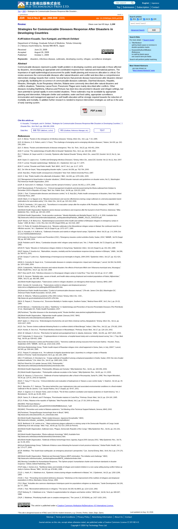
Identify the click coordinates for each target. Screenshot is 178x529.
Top (118, 7)
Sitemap (50, 517)
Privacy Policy (83, 517)
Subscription (143, 7)
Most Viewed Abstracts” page (144, 70)
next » (120, 14)
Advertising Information (102, 517)
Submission (128, 7)
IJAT (140, 19)
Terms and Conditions (65, 517)
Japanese (155, 3)
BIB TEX (43, 130)
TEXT (102, 130)
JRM (134, 19)
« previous (23, 14)
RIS (74, 130)
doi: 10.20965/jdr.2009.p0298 (109, 18)
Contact (155, 7)
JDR (24, 11)
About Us (119, 517)
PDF (96, 110)
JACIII (147, 19)
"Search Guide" (148, 40)
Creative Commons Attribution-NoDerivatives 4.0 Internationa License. (85, 506)
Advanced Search (137, 30)
